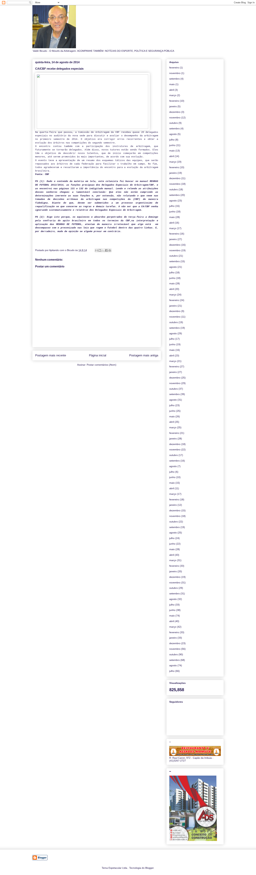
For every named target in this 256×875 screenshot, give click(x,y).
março (172, 95)
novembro (174, 73)
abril (171, 89)
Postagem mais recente (50, 355)
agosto (173, 134)
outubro (173, 123)
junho (172, 145)
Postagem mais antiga (143, 355)
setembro (174, 78)
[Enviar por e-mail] (96, 250)
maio (172, 84)
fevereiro (174, 67)
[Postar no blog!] (100, 250)
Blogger (149, 867)
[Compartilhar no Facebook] (106, 250)
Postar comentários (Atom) (101, 364)
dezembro (174, 112)
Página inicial (97, 355)
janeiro (173, 106)
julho (171, 139)
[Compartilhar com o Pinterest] (109, 250)
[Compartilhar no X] (103, 250)
